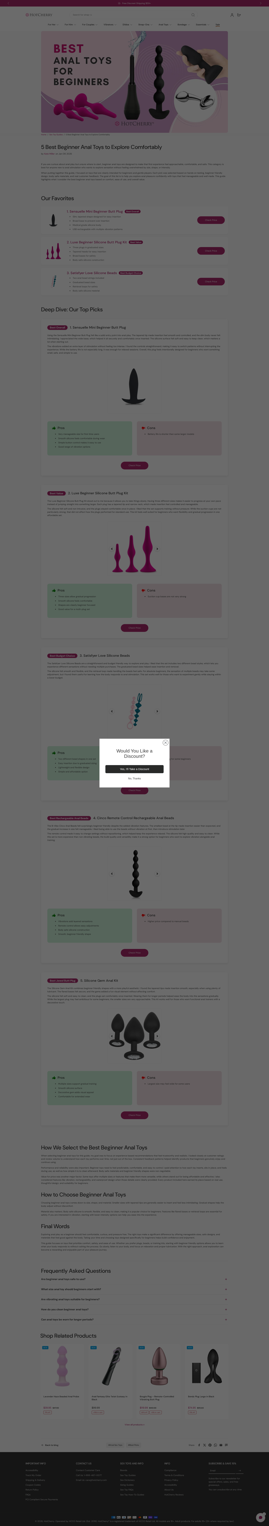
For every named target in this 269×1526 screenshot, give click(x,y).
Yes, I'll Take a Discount (134, 769)
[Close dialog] (165, 742)
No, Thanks (134, 778)
